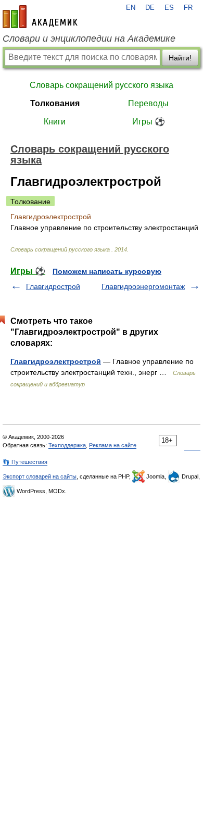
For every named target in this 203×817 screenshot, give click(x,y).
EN (130, 7)
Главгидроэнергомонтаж (143, 286)
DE (150, 7)
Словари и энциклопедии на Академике (89, 38)
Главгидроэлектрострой (55, 361)
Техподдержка (67, 445)
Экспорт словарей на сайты (40, 476)
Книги (55, 121)
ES (169, 7)
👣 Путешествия (25, 462)
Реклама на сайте (112, 445)
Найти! (180, 58)
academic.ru (40, 16)
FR (188, 7)
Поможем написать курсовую (107, 271)
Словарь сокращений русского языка (101, 85)
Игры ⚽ (148, 121)
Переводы (148, 103)
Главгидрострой (53, 286)
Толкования (55, 103)
